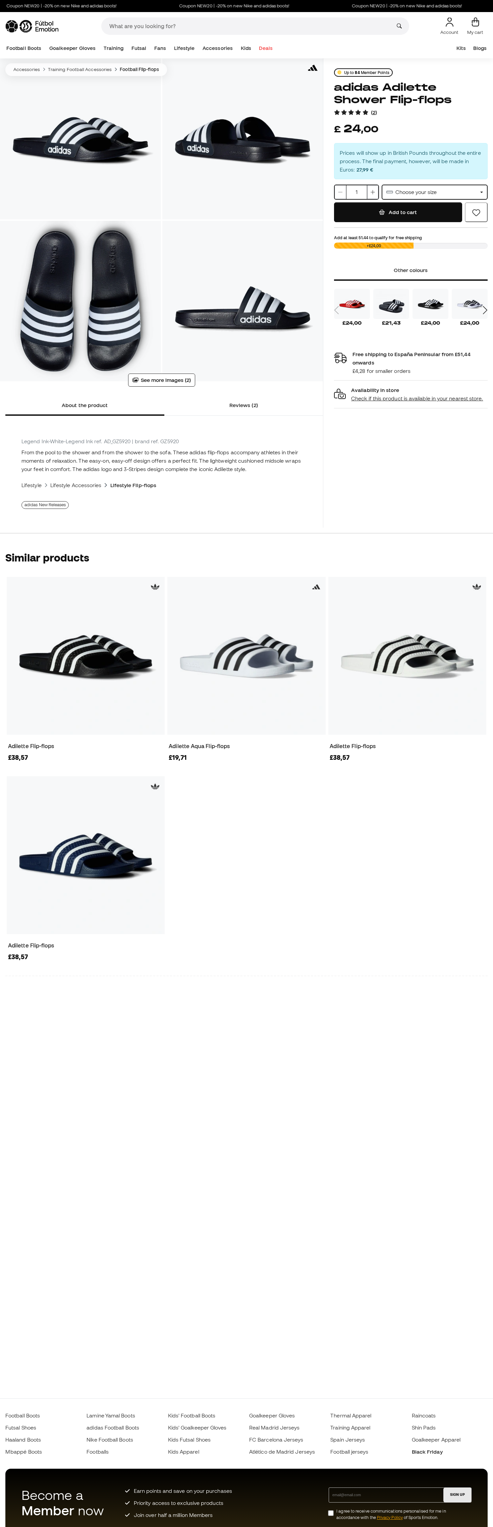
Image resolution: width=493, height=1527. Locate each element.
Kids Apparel (183, 1452)
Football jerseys (349, 1452)
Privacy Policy (390, 1517)
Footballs (98, 1452)
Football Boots (23, 48)
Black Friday (427, 1452)
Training (114, 48)
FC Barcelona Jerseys (276, 1440)
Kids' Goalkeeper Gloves (197, 1427)
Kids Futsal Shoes (189, 1440)
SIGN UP (457, 1494)
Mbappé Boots (23, 1452)
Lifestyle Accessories (76, 485)
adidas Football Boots (113, 1427)
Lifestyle (184, 48)
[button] (411, 394)
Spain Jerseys (347, 1440)
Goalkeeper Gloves (72, 48)
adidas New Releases (45, 504)
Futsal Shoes (20, 1427)
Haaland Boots (23, 1440)
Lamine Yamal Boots (111, 1415)
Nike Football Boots (110, 1440)
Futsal (138, 48)
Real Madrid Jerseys (274, 1427)
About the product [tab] (85, 405)
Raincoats (424, 1415)
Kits (460, 48)
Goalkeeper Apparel (436, 1440)
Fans (160, 48)
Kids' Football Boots (192, 1415)
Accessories (218, 48)
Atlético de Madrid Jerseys (282, 1452)
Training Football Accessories (80, 69)
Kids (246, 48)
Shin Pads (424, 1427)
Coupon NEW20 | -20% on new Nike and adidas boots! (212, 5)
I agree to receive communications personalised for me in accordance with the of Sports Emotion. (391, 1514)
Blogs (480, 48)
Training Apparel (350, 1427)
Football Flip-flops (139, 69)
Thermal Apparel (350, 1415)
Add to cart (402, 212)
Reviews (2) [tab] (243, 405)
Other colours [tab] (411, 270)
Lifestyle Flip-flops (133, 485)
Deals (265, 48)
